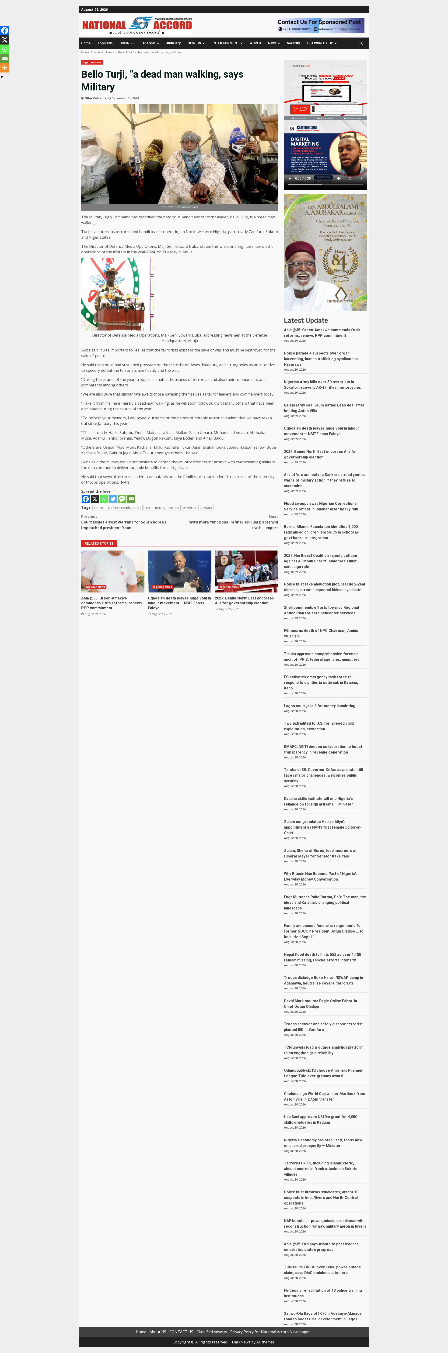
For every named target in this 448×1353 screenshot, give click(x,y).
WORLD (255, 43)
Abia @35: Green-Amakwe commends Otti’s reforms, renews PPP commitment (112, 571)
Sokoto (174, 508)
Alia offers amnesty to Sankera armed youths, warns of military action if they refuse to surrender (325, 480)
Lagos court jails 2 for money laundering (319, 706)
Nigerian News (92, 62)
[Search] (361, 43)
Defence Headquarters (124, 508)
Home (86, 43)
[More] (4, 67)
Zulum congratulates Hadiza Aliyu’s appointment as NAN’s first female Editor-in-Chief (323, 827)
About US (158, 1331)
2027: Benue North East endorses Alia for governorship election (246, 571)
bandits (99, 508)
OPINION (194, 43)
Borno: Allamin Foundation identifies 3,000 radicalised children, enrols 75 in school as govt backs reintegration (321, 532)
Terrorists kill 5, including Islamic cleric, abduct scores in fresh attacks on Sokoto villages (320, 1169)
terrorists (189, 508)
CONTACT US (181, 1331)
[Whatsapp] (104, 499)
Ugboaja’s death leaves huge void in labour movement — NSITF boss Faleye (179, 571)
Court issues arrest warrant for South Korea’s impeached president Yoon (123, 522)
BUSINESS (128, 43)
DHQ (148, 508)
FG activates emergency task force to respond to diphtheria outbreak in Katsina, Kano (321, 682)
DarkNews (241, 1342)
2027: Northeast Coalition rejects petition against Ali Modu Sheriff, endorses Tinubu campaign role (321, 561)
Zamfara (206, 508)
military (160, 508)
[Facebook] (86, 499)
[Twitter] (113, 499)
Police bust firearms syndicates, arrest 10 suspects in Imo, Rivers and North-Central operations (321, 1197)
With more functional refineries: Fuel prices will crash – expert (233, 522)
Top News (105, 43)
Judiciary (173, 43)
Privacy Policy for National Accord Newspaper (270, 1331)
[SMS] (122, 499)
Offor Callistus (95, 98)
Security (293, 43)
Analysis (149, 43)
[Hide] (2, 77)
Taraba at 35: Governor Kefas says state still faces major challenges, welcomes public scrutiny (323, 775)
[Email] (131, 499)
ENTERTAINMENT (225, 43)
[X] (95, 499)
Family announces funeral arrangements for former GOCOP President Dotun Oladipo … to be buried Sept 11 (324, 931)
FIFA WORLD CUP (320, 43)
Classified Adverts (211, 1331)
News (272, 43)
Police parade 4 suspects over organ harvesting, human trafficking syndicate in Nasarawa (321, 359)
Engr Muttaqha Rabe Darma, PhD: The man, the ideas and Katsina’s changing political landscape (325, 902)
